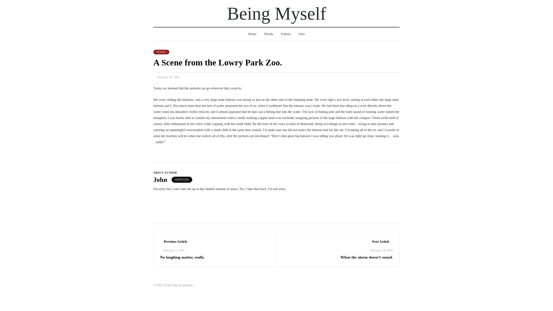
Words (268, 34)
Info (302, 34)
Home (252, 34)
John (160, 179)
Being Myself (276, 13)
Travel (161, 52)
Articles (182, 179)
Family (286, 34)
